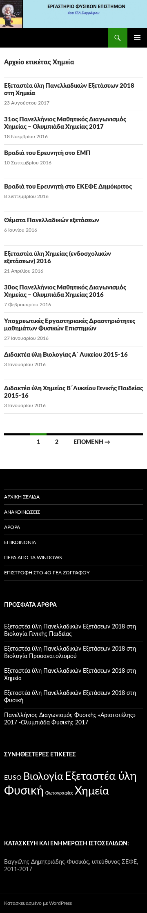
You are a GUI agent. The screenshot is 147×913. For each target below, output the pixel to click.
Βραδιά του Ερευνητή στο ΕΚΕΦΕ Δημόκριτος (68, 187)
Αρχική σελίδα (22, 496)
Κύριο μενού (137, 38)
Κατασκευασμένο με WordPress (38, 903)
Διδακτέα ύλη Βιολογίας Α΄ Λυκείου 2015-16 (66, 355)
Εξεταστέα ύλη (101, 776)
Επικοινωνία (20, 542)
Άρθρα (12, 527)
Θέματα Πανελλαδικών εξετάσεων (51, 220)
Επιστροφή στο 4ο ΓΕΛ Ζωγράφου (46, 572)
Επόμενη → (92, 442)
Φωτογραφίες (59, 793)
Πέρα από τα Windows (33, 557)
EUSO (13, 777)
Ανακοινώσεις (22, 512)
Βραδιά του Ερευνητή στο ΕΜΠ (47, 153)
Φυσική (24, 791)
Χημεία (92, 791)
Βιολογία (43, 777)
